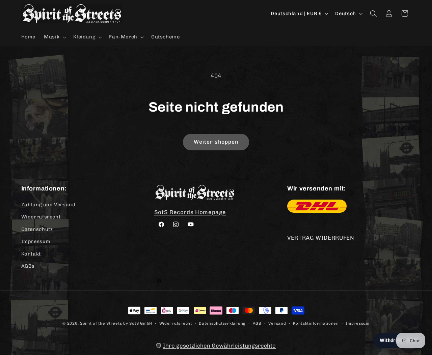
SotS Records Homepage (190, 212)
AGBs (28, 266)
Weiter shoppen (216, 142)
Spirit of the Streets (101, 323)
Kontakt (31, 254)
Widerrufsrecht (41, 217)
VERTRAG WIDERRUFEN (320, 237)
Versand (277, 323)
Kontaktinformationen (316, 323)
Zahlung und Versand (48, 205)
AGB (257, 323)
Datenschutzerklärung (222, 323)
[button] (54, 37)
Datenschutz (37, 229)
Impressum (36, 241)
